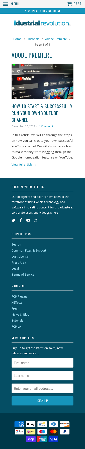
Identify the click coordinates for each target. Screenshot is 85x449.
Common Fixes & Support (29, 250)
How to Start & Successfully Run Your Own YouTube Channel (42, 113)
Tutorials (17, 320)
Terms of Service (23, 274)
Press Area (19, 262)
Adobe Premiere (32, 55)
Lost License (20, 256)
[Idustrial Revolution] (42, 23)
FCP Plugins (19, 296)
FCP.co (16, 326)
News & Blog (20, 314)
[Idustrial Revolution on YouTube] (28, 220)
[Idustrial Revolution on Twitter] (14, 220)
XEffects (17, 302)
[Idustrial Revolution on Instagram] (36, 220)
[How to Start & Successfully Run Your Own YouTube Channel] (42, 100)
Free (15, 308)
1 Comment (46, 126)
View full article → (24, 164)
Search (16, 244)
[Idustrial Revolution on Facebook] (21, 220)
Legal (15, 268)
